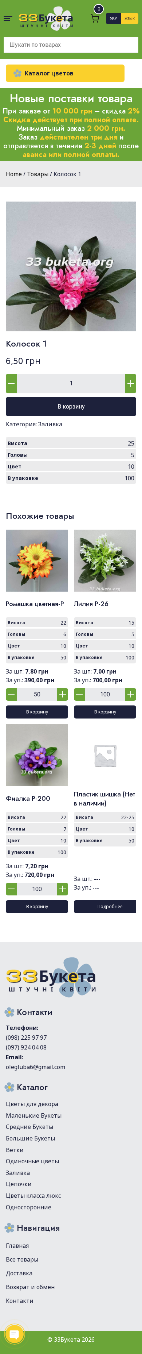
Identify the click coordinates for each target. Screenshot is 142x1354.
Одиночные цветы (32, 1161)
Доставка (19, 1273)
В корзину (71, 406)
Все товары (22, 1259)
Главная (17, 1246)
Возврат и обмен (30, 1287)
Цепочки (19, 1184)
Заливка (50, 424)
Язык (130, 18)
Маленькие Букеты (34, 1115)
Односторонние (28, 1207)
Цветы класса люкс (33, 1196)
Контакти (19, 1301)
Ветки (15, 1150)
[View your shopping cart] (95, 18)
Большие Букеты (30, 1138)
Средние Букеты (29, 1127)
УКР (113, 18)
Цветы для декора (32, 1104)
